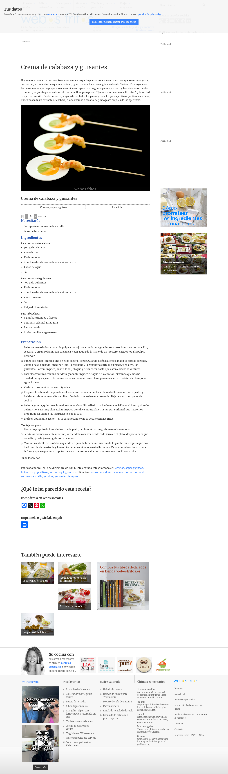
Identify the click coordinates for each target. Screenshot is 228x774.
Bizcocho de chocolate (78, 689)
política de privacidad (149, 14)
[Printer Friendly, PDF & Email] (24, 527)
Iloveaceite (88, 665)
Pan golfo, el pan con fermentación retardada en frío (81, 713)
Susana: (152, 740)
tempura (73, 476)
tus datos (52, 14)
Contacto (178, 729)
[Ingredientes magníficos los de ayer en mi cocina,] (40, 743)
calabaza (118, 472)
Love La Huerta (163, 665)
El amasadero (125, 665)
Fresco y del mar (106, 665)
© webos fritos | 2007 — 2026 (189, 735)
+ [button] (35, 216)
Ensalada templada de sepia (118, 710)
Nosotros (178, 688)
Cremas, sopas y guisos (129, 467)
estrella (37, 476)
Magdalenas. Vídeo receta (80, 733)
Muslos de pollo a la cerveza (81, 737)
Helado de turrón (112, 689)
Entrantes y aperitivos (34, 472)
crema (128, 472)
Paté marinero (111, 706)
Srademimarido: (151, 693)
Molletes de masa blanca (79, 721)
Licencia (178, 723)
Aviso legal (179, 694)
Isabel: (153, 706)
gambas (48, 476)
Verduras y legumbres (62, 472)
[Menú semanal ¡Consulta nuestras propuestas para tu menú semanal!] (184, 273)
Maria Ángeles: (153, 729)
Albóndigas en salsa (77, 706)
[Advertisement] (77, 51)
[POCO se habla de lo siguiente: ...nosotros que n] (40, 704)
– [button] (26, 216)
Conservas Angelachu (144, 665)
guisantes (61, 476)
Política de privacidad (184, 699)
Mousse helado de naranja (117, 701)
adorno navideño (101, 472)
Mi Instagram (30, 681)
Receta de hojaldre (76, 701)
